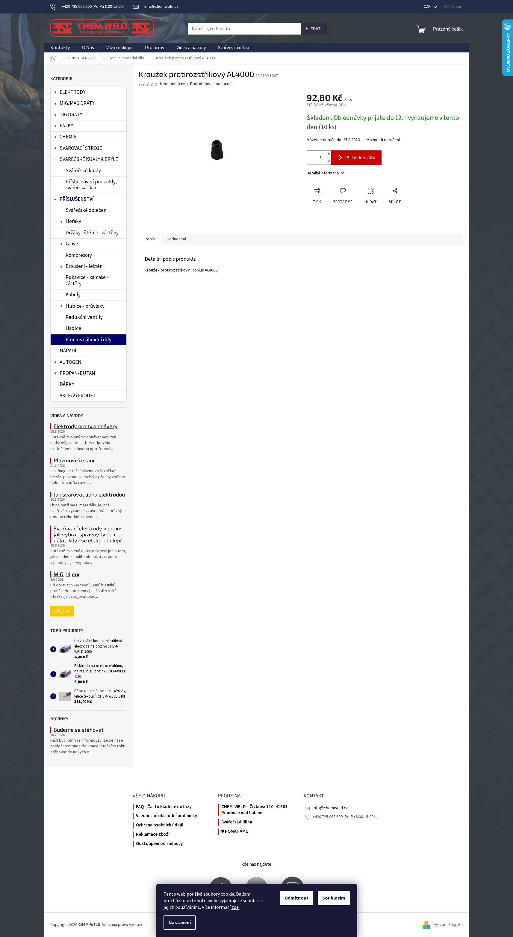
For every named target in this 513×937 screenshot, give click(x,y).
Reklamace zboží (153, 835)
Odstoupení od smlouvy (159, 844)
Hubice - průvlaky (85, 306)
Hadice (73, 328)
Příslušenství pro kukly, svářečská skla (91, 184)
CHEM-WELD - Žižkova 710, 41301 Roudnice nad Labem (254, 810)
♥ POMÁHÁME (234, 832)
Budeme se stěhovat (79, 730)
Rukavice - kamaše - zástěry (87, 280)
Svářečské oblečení (87, 210)
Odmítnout (296, 898)
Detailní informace (323, 173)
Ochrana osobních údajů (159, 825)
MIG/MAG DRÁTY (77, 103)
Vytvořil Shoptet (448, 925)
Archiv (62, 610)
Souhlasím (333, 898)
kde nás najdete (256, 864)
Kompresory (79, 255)
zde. (235, 907)
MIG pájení (66, 574)
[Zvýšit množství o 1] (328, 154)
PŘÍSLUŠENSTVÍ (76, 199)
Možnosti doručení (383, 140)
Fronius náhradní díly (88, 339)
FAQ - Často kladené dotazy (163, 807)
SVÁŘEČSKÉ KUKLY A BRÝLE (89, 159)
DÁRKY (67, 384)
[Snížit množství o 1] (328, 161)
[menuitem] (60, 47)
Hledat (313, 28)
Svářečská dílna (236, 822)
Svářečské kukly (83, 170)
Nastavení (180, 922)
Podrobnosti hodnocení (211, 84)
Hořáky (73, 221)
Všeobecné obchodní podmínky (166, 816)
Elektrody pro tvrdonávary (86, 426)
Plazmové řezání (74, 461)
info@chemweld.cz (330, 808)
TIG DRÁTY (71, 114)
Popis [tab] (150, 239)
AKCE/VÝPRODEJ (78, 395)
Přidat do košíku (360, 157)
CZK (427, 7)
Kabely (73, 294)
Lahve (72, 244)
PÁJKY (66, 125)
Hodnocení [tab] (176, 239)
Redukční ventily (84, 317)
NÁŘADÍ (68, 350)
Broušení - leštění (85, 266)
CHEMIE (68, 137)
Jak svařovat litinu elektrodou (89, 495)
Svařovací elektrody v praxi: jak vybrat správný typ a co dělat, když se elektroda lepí (87, 534)
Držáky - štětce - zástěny (92, 232)
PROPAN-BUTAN (77, 373)
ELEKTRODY (72, 92)
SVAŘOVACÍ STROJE (81, 148)
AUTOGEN (70, 362)
